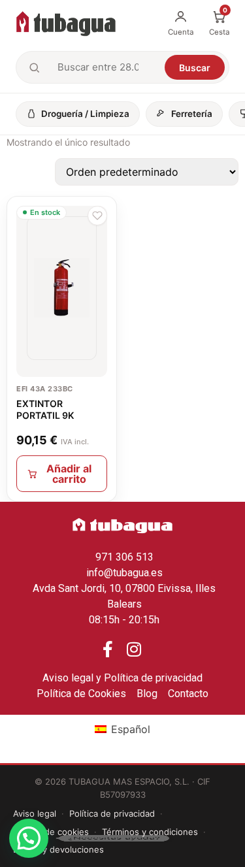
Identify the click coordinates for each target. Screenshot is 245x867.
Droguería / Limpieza (85, 113)
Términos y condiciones (150, 831)
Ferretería (191, 113)
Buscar (194, 67)
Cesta (219, 23)
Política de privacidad (112, 813)
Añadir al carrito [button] (68, 473)
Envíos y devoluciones (58, 849)
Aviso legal (34, 813)
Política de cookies (51, 831)
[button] (97, 215)
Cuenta (180, 32)
